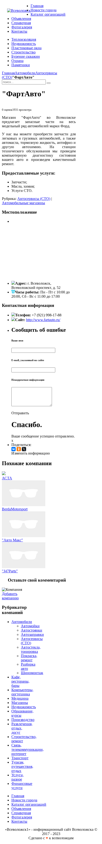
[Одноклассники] (19, 449)
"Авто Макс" (12, 540)
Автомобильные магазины (23, 203)
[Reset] (49, 83)
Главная (8, 73)
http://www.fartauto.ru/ (43, 320)
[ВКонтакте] (13, 449)
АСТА (7, 478)
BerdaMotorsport (15, 509)
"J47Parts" (10, 571)
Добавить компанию (10, 596)
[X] (24, 449)
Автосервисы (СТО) (33, 199)
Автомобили (25, 73)
